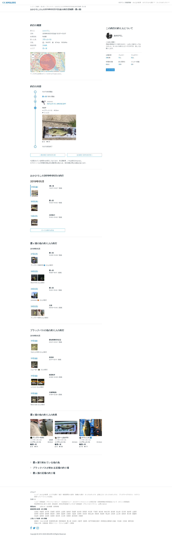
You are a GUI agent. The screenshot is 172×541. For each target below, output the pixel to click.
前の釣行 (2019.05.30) (48, 155)
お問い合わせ (102, 504)
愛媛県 (134, 514)
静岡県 (47, 514)
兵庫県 (79, 514)
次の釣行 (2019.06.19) (84, 155)
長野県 (36, 514)
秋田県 (58, 511)
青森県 (42, 511)
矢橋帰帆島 (53, 392)
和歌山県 (91, 514)
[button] (32, 54)
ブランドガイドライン (90, 504)
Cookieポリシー (67, 502)
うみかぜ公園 (44, 521)
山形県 (63, 511)
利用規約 (42, 502)
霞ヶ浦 (45, 48)
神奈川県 (107, 511)
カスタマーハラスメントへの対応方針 (84, 502)
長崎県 (52, 516)
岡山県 (108, 514)
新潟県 (113, 511)
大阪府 (74, 514)
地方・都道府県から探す (66, 494)
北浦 (50, 305)
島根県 (102, 514)
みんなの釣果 (137, 2)
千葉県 (95, 511)
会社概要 (49, 506)
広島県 (113, 514)
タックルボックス (162, 2)
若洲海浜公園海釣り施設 (108, 521)
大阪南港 (45, 523)
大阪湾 (80, 521)
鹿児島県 (74, 516)
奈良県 (85, 514)
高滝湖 (51, 357)
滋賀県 (63, 514)
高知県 (36, 516)
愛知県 (52, 514)
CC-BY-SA (62, 71)
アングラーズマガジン (126, 494)
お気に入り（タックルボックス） (107, 494)
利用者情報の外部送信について (107, 502)
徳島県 (124, 514)
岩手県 (47, 511)
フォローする (110, 69)
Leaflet (41, 71)
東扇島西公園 (53, 521)
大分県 (63, 516)
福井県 (129, 511)
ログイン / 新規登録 (125, 2)
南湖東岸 (52, 375)
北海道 (36, 511)
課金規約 (55, 504)
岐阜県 (42, 514)
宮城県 (52, 511)
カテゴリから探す (148, 2)
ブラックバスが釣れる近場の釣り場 (51, 467)
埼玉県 (90, 511)
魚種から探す (79, 494)
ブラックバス (47, 39)
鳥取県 (97, 514)
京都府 (68, 514)
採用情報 (56, 506)
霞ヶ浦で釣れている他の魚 (46, 462)
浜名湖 (74, 521)
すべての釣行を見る (47, 230)
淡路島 (85, 521)
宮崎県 (68, 516)
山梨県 (134, 511)
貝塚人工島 (37, 523)
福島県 (68, 511)
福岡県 (42, 516)
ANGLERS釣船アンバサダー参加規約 (70, 504)
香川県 (129, 514)
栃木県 (79, 511)
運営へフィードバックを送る (43, 496)
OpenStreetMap (49, 71)
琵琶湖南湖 (62, 521)
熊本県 (58, 516)
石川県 (124, 511)
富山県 (118, 511)
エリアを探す (53, 494)
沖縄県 (81, 516)
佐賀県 (47, 516)
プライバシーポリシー (53, 502)
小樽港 (72, 523)
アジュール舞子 (63, 523)
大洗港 (125, 521)
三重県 (58, 514)
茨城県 (45, 45)
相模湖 (36, 521)
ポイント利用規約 (123, 502)
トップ (36, 494)
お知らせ (42, 506)
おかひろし (46, 31)
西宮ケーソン (53, 523)
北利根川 (52, 215)
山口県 (118, 514)
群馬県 (85, 511)
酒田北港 (131, 521)
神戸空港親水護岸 (94, 521)
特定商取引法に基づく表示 (42, 504)
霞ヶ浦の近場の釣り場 (44, 473)
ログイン (137, 494)
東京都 (101, 511)
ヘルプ (36, 502)
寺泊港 (119, 521)
